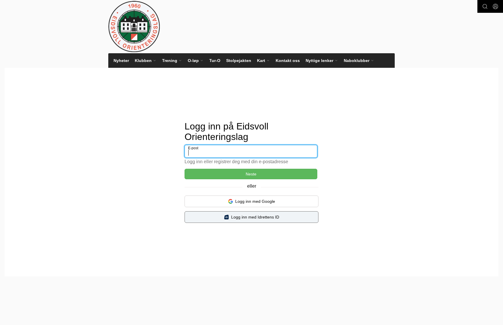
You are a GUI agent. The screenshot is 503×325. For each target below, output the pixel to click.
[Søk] (485, 6)
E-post (193, 148)
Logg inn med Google (255, 201)
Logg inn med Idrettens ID (255, 217)
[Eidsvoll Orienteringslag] (134, 26)
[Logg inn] (495, 6)
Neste (251, 174)
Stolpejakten (238, 60)
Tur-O (214, 60)
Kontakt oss (288, 60)
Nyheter (121, 60)
